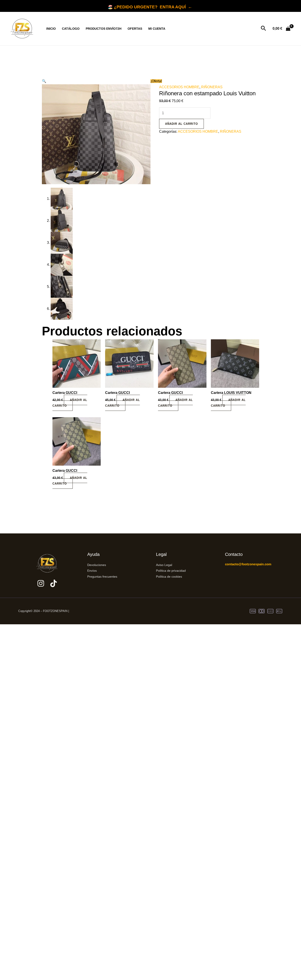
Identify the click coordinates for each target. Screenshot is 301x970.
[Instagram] (41, 583)
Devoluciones (96, 565)
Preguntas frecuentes (102, 576)
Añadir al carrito (181, 123)
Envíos (92, 570)
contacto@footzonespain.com (248, 564)
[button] (263, 29)
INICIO (51, 28)
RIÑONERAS (212, 87)
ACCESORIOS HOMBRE (179, 87)
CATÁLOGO (71, 28)
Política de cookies (169, 576)
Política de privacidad (171, 570)
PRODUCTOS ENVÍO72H (103, 28)
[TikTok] (53, 583)
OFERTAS (135, 28)
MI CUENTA (156, 28)
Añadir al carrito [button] (69, 402)
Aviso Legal (164, 565)
